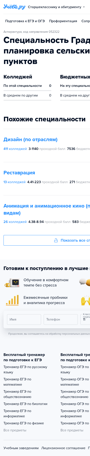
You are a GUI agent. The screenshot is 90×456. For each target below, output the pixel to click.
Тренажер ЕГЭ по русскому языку (25, 369)
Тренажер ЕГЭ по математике (17, 382)
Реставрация (19, 173)
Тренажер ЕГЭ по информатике (17, 413)
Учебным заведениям (21, 448)
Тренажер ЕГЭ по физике (23, 423)
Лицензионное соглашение (63, 448)
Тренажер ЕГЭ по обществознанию (17, 394)
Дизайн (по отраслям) (30, 139)
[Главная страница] (14, 7)
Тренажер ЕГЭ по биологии (25, 404)
